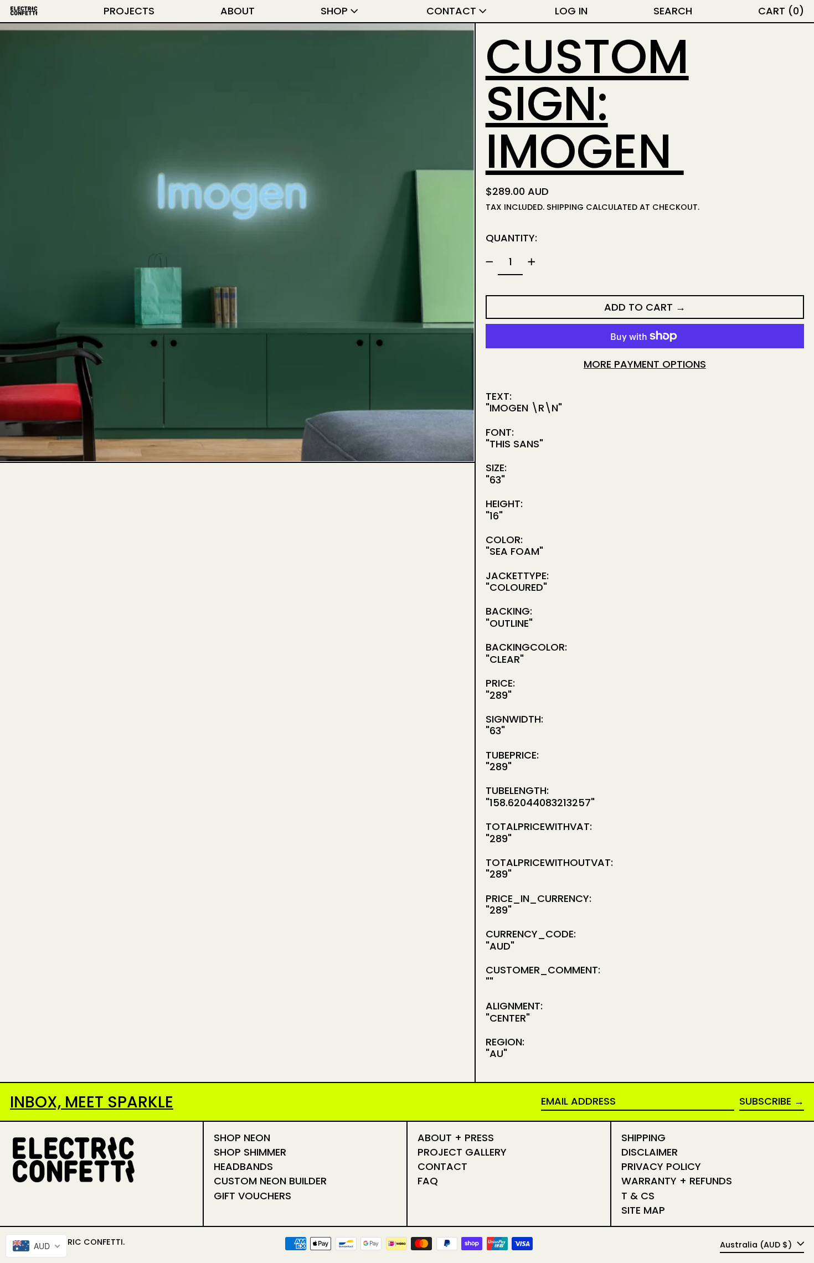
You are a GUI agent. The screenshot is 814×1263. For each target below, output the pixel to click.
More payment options (645, 364)
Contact (442, 1166)
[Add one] (531, 262)
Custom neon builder (270, 1181)
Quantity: (511, 238)
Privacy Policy (661, 1166)
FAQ (428, 1181)
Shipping (565, 207)
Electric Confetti (83, 1241)
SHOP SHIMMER (250, 1152)
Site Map (643, 1210)
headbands (243, 1166)
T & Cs (638, 1196)
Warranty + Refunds (676, 1181)
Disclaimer (649, 1152)
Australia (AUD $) (757, 1244)
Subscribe (765, 1101)
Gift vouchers (252, 1196)
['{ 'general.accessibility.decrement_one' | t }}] (489, 262)
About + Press (456, 1138)
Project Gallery (462, 1152)
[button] (672, 11)
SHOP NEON (242, 1138)
